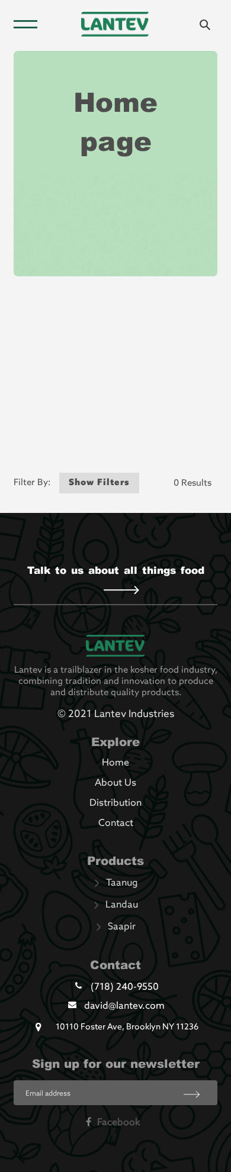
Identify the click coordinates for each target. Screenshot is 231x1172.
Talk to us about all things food (115, 570)
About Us (115, 783)
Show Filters (99, 482)
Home (115, 763)
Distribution (115, 803)
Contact (115, 823)
